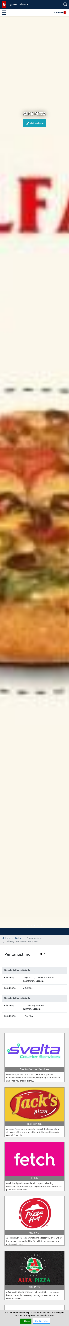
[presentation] (5, 474)
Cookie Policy (42, 1321)
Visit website (36, 123)
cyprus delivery (18, 4)
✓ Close (26, 1321)
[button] (28, 925)
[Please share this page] (42, 954)
